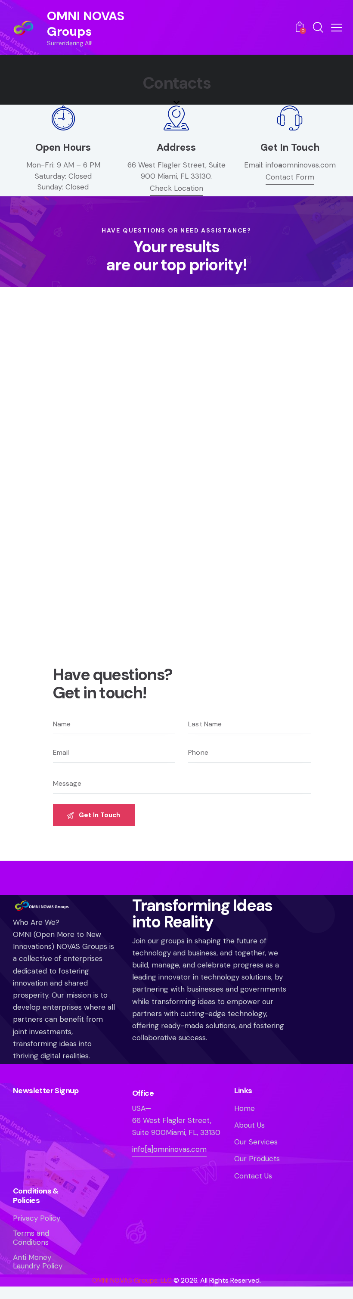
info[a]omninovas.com (169, 1149)
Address (176, 147)
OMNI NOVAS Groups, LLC (132, 1280)
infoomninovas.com (301, 165)
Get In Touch (289, 147)
